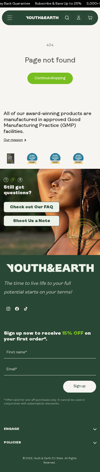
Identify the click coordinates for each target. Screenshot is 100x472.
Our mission (13, 140)
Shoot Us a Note (31, 220)
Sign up (80, 386)
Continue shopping (50, 78)
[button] (10, 18)
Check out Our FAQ (31, 206)
